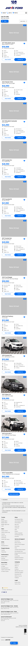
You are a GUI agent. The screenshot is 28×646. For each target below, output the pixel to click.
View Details (8, 59)
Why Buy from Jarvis (19, 570)
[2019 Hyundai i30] (14, 189)
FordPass (17, 569)
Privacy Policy (17, 582)
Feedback (17, 577)
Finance (16, 531)
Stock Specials (18, 522)
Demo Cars (17, 526)
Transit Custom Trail (5, 532)
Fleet (16, 529)
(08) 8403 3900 (7, 614)
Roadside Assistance (19, 557)
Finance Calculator (18, 533)
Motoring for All (18, 574)
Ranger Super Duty (5, 524)
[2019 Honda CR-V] (14, 150)
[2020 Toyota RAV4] (14, 462)
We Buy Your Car (18, 576)
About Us (17, 565)
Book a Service (18, 542)
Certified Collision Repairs (20, 549)
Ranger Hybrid (4, 522)
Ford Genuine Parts (19, 551)
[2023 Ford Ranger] (14, 267)
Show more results (14, 494)
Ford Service (17, 541)
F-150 (2, 526)
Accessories (17, 556)
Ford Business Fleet (19, 534)
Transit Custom (4, 530)
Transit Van (3, 536)
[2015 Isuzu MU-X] (14, 423)
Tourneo (3, 534)
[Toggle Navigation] (26, 12)
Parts (16, 547)
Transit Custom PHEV (5, 569)
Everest (2, 543)
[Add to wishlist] (24, 44)
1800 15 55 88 (6, 601)
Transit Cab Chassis (5, 539)
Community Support (19, 572)
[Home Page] (14, 2)
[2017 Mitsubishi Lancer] (14, 32)
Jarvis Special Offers (19, 521)
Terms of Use (17, 584)
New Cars (17, 524)
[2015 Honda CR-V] (14, 345)
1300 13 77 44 (6, 608)
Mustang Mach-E (4, 545)
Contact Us (20, 59)
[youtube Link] (4, 592)
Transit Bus (3, 537)
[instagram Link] (6, 592)
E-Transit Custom (5, 571)
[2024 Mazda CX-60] (14, 71)
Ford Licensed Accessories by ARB (20, 553)
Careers (16, 567)
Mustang (3, 558)
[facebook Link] (2, 592)
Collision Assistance (19, 559)
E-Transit (3, 566)
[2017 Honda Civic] (14, 228)
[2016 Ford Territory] (14, 306)
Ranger (2, 519)
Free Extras (17, 546)
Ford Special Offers (19, 519)
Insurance (17, 536)
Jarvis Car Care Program (20, 544)
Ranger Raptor (4, 521)
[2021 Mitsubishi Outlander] (14, 110)
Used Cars (17, 527)
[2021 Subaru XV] (14, 384)
